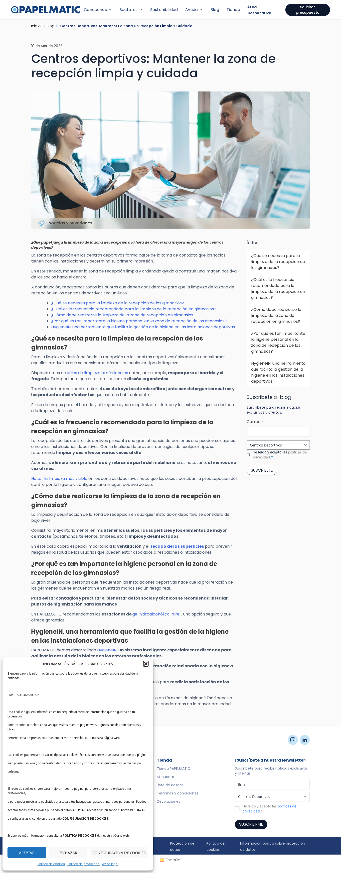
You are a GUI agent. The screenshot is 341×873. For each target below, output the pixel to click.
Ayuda (191, 9)
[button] (145, 663)
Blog (214, 9)
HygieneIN (107, 650)
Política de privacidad (83, 864)
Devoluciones (168, 801)
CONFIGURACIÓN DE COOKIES (119, 852)
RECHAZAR (67, 852)
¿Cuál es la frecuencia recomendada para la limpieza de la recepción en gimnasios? (133, 309)
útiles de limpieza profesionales (97, 373)
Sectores (129, 9)
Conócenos (95, 9)
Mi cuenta (165, 776)
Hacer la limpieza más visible (59, 478)
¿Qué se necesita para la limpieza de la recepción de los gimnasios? (117, 303)
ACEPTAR (26, 852)
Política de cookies (51, 864)
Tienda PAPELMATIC (173, 768)
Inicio (36, 25)
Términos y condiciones (177, 793)
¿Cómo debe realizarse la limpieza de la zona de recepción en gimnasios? (123, 315)
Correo (255, 422)
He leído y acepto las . (280, 454)
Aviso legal (110, 864)
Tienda (233, 9)
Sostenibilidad (164, 9)
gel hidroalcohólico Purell (156, 614)
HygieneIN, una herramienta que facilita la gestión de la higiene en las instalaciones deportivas (143, 327)
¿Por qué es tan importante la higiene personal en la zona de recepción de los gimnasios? (139, 321)
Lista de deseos (170, 785)
